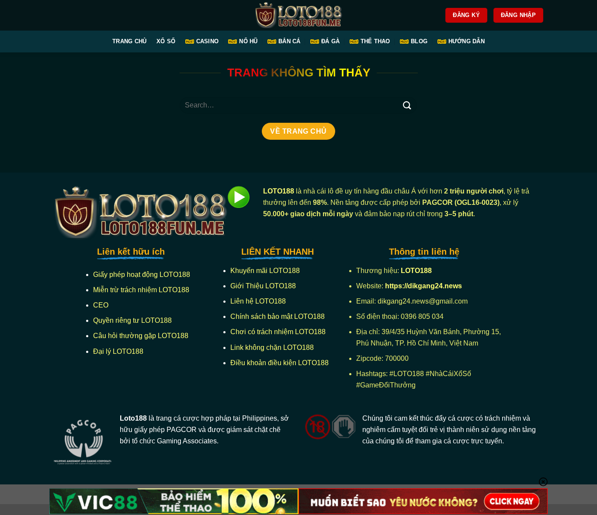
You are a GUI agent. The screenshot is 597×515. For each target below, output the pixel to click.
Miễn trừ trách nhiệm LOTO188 (141, 290)
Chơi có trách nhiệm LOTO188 (278, 331)
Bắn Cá (289, 41)
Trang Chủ (129, 41)
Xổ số (165, 41)
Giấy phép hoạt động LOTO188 (141, 274)
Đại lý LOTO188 (118, 351)
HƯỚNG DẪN (466, 41)
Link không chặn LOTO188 (272, 347)
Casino (207, 41)
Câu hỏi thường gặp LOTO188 (140, 335)
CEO (100, 305)
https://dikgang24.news (424, 286)
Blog (419, 41)
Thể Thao (375, 41)
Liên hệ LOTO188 (258, 301)
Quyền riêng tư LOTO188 (132, 320)
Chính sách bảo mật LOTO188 (277, 316)
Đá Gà (330, 41)
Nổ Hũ (248, 41)
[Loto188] (298, 15)
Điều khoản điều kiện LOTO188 (279, 362)
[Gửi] (407, 105)
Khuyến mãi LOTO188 (265, 270)
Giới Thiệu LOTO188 (263, 286)
